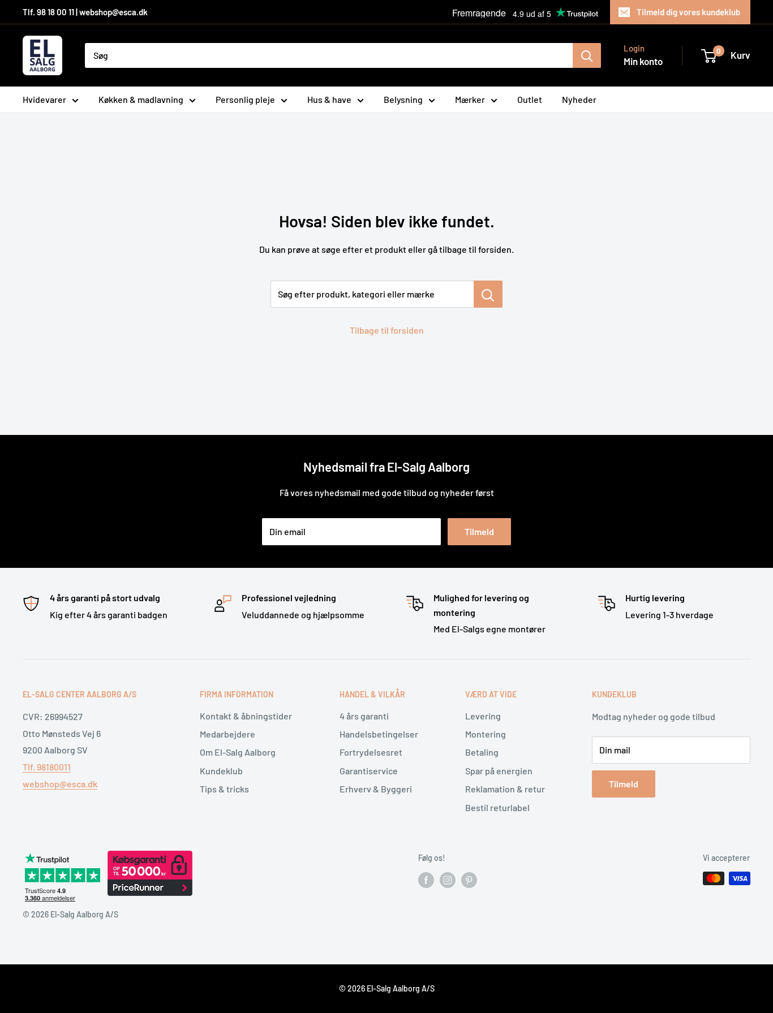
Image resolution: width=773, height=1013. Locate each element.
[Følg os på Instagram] (448, 879)
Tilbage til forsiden (387, 330)
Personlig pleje (245, 99)
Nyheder (579, 99)
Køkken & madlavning (140, 99)
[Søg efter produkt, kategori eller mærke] (488, 294)
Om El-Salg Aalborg (238, 752)
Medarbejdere (227, 734)
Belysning (403, 99)
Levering (483, 715)
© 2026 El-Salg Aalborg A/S (387, 988)
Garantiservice (369, 770)
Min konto (643, 61)
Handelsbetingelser (379, 734)
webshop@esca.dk (60, 783)
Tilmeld (479, 531)
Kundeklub (221, 770)
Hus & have (329, 99)
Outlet (529, 99)
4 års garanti (364, 715)
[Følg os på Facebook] (426, 879)
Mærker (470, 99)
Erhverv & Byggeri (376, 788)
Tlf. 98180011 (47, 766)
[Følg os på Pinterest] (469, 879)
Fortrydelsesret (371, 752)
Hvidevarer (44, 99)
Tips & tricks (224, 788)
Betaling (482, 752)
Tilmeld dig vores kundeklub (688, 12)
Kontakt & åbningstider (246, 715)
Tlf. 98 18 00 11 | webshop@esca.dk (85, 12)
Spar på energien (498, 770)
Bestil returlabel (497, 807)
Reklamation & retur (505, 788)
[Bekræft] (587, 55)
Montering (485, 734)
